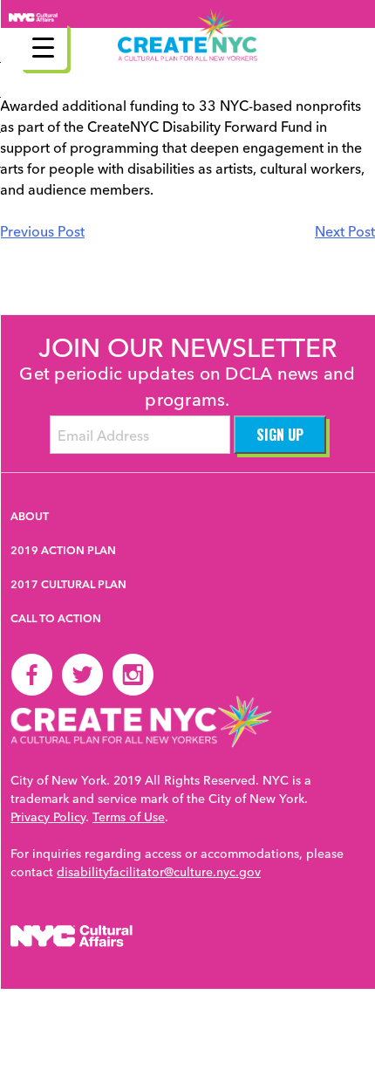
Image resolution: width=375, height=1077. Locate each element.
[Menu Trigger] (43, 46)
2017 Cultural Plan (68, 584)
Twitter (82, 675)
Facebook (31, 675)
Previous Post (42, 230)
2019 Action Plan (63, 550)
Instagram (132, 675)
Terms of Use (128, 816)
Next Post (345, 230)
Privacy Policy (47, 816)
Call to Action (55, 618)
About (29, 516)
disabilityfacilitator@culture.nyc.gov (159, 871)
